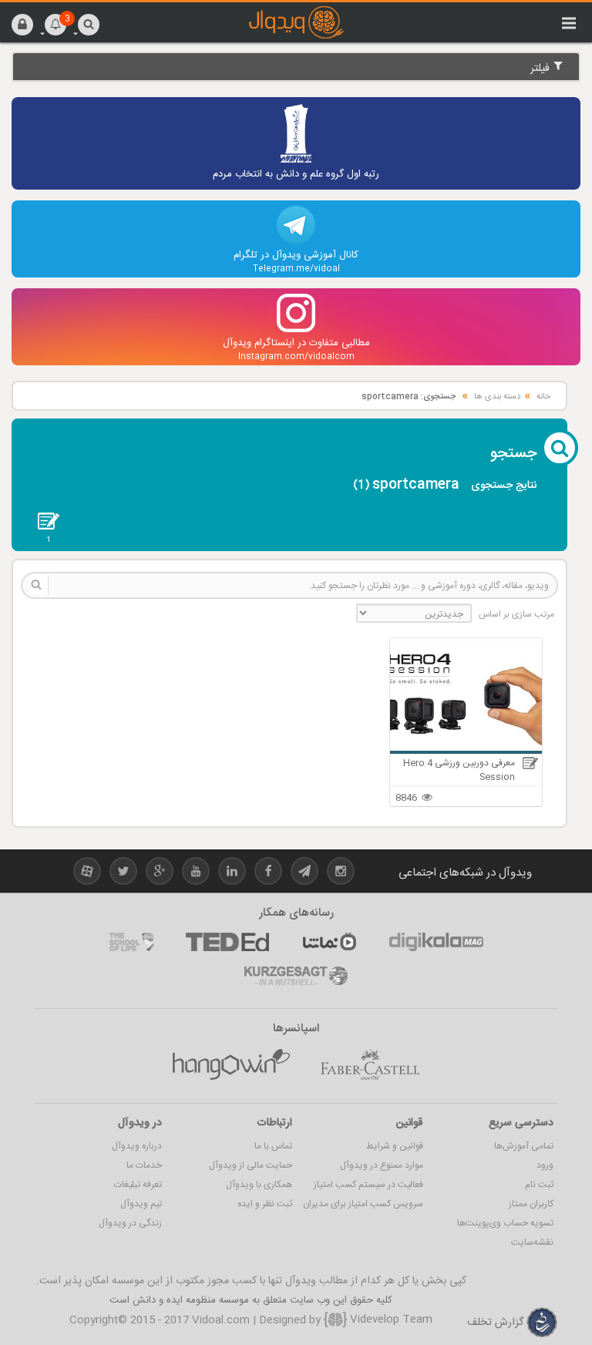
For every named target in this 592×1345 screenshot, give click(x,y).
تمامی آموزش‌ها (523, 1146)
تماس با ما (273, 1146)
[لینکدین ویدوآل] (232, 874)
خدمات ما (144, 1165)
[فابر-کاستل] (370, 1064)
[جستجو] (88, 24)
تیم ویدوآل (141, 1204)
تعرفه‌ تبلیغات (138, 1184)
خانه (543, 397)
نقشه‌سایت (532, 1242)
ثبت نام (539, 1184)
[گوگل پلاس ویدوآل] (159, 874)
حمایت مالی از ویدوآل (250, 1165)
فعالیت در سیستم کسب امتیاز (368, 1184)
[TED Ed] (227, 942)
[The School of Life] (131, 942)
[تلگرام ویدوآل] (304, 874)
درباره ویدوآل (137, 1146)
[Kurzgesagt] (296, 976)
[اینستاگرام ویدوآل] (340, 874)
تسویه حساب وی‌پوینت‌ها (505, 1223)
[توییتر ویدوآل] (123, 874)
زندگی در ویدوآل (130, 1223)
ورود (544, 1165)
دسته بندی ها (497, 397)
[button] (22, 24)
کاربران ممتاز (531, 1204)
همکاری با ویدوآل (259, 1184)
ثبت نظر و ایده (264, 1204)
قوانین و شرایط (394, 1146)
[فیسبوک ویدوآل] (268, 874)
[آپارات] (329, 942)
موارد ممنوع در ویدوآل (381, 1165)
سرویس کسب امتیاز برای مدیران (363, 1204)
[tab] (296, 66)
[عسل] (231, 1064)
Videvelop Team (389, 1319)
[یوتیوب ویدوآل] (195, 874)
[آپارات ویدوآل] (87, 874)
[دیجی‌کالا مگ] (436, 942)
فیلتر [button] (541, 68)
